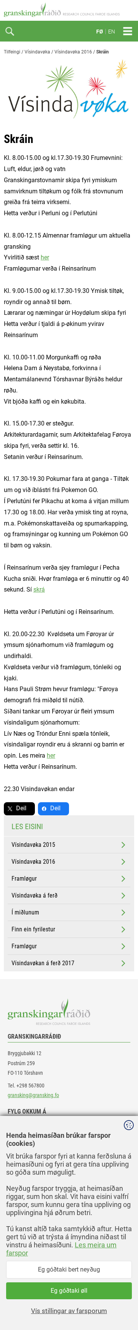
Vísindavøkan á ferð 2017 (43, 963)
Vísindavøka (37, 52)
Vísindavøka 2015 (33, 844)
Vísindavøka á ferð (35, 895)
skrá (39, 589)
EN (111, 31)
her (45, 257)
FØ (99, 31)
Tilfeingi (12, 52)
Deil (21, 808)
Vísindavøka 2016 (73, 52)
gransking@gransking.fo (33, 1095)
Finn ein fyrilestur (33, 929)
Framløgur (24, 878)
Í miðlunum (25, 912)
